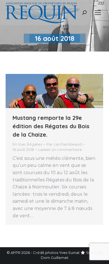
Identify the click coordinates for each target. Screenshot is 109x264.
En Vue (19, 144)
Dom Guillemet (54, 257)
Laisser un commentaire (60, 149)
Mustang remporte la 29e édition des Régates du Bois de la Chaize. (51, 126)
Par (64, 144)
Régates (34, 144)
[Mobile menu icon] (97, 12)
